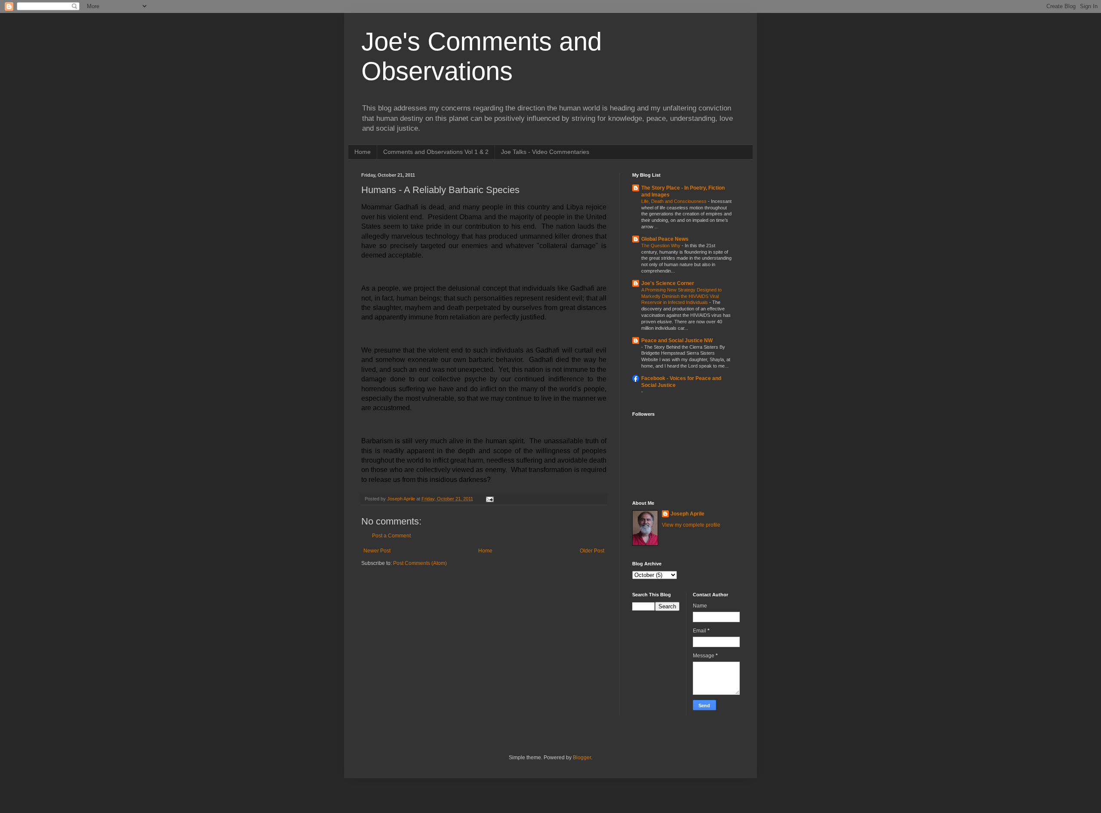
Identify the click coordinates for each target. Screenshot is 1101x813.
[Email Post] (489, 498)
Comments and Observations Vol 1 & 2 (436, 151)
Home (362, 151)
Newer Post (377, 551)
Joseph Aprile (687, 514)
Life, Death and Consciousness (674, 201)
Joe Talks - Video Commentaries (545, 151)
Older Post (592, 551)
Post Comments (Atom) (420, 563)
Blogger (582, 758)
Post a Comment (391, 536)
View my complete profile (691, 525)
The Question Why (661, 245)
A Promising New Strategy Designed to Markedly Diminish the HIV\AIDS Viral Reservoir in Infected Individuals (681, 296)
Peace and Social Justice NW (677, 340)
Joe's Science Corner (667, 283)
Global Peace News (665, 239)
